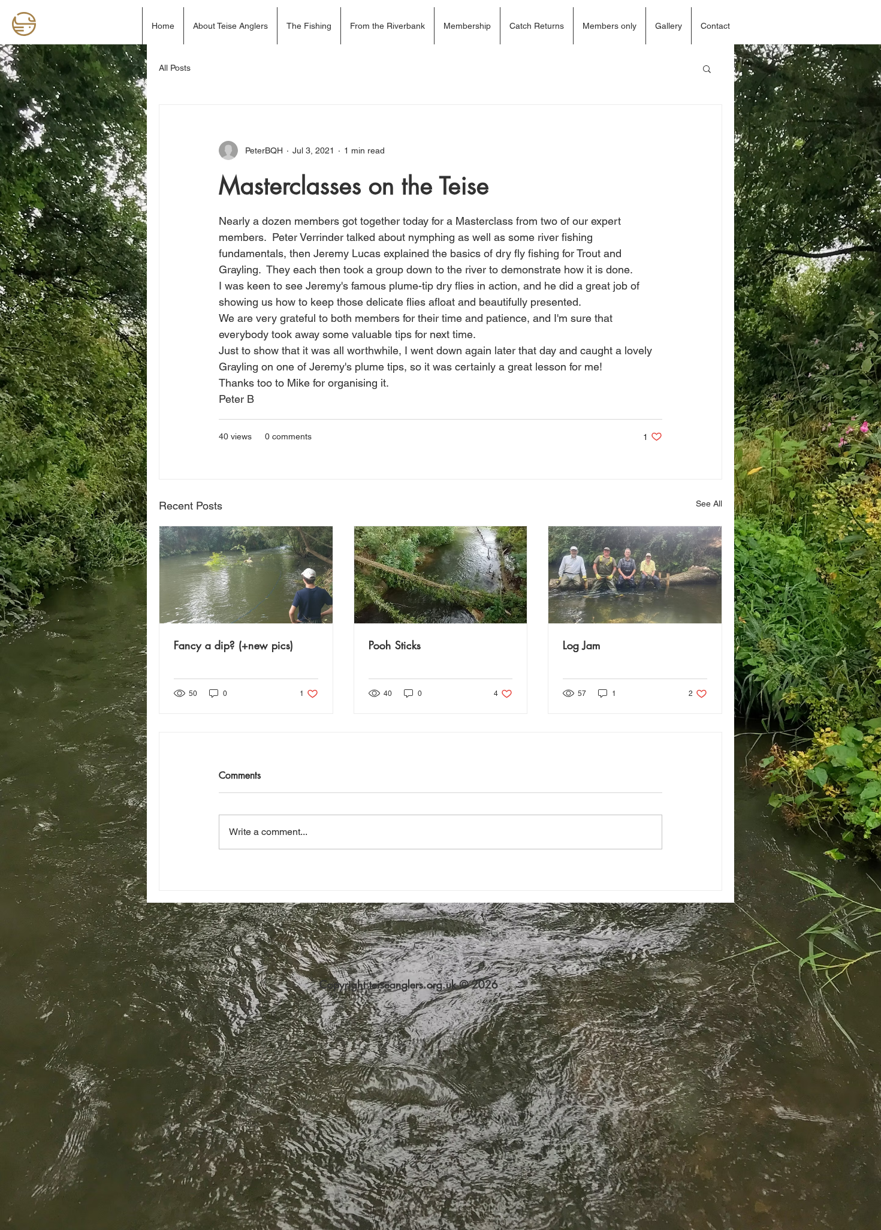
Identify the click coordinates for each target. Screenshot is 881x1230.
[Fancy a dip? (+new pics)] (246, 574)
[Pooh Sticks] (440, 574)
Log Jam (582, 645)
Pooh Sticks (395, 645)
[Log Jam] (635, 574)
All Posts (175, 68)
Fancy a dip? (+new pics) (233, 645)
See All (709, 503)
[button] (707, 68)
